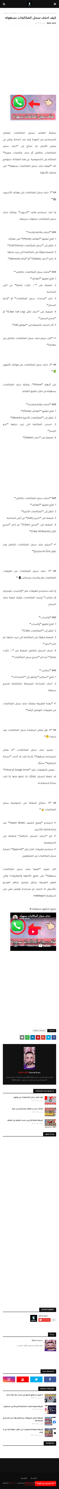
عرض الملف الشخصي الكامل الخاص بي (30, 1346)
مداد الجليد (13, 1483)
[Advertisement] (29, 58)
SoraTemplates (29, 1485)
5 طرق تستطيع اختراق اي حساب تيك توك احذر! (25, 1395)
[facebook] (50, 1379)
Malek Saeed (51, 23)
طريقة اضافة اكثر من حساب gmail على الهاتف (25, 1121)
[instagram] (9, 1379)
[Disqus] (29, 1181)
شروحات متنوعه (37, 13)
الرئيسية (24, 1478)
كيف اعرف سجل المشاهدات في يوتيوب (28, 1097)
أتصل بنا (34, 1478)
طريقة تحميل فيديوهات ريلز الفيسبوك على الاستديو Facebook (23, 1419)
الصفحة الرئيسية (50, 13)
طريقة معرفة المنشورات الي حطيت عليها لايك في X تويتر (23, 1431)
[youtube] (23, 1379)
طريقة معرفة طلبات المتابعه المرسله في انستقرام (23, 1407)
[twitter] (36, 1379)
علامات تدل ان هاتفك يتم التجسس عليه (27, 1109)
